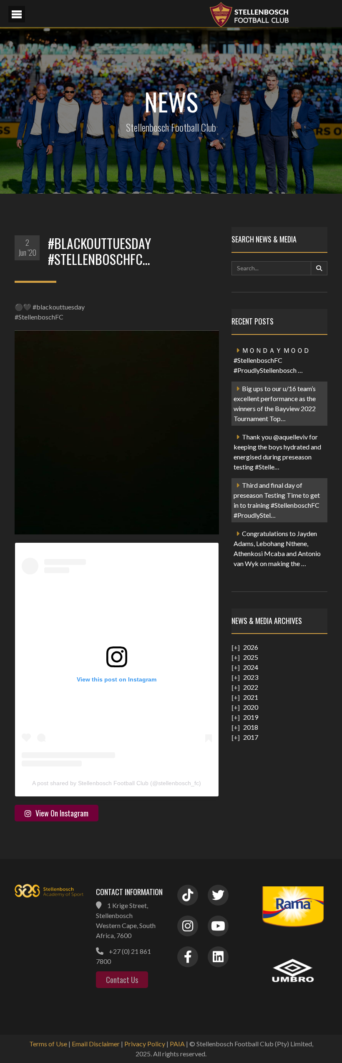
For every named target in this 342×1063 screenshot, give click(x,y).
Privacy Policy (144, 1044)
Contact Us (122, 979)
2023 (250, 677)
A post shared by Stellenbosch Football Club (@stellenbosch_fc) (116, 783)
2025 (250, 657)
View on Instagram (61, 813)
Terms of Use (48, 1044)
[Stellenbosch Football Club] (271, 13)
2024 (250, 667)
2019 (250, 717)
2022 (250, 687)
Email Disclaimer (96, 1044)
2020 (250, 707)
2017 (250, 737)
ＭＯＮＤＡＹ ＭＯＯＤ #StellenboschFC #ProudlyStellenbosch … (272, 360)
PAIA (177, 1044)
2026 (250, 647)
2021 (250, 697)
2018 (250, 727)
